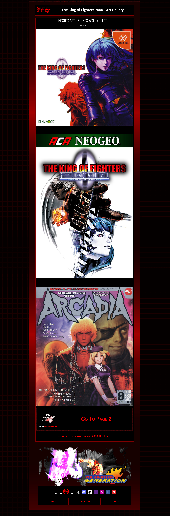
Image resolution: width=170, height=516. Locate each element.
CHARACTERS (84, 501)
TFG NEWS (53, 501)
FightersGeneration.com (50, 426)
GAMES (116, 501)
